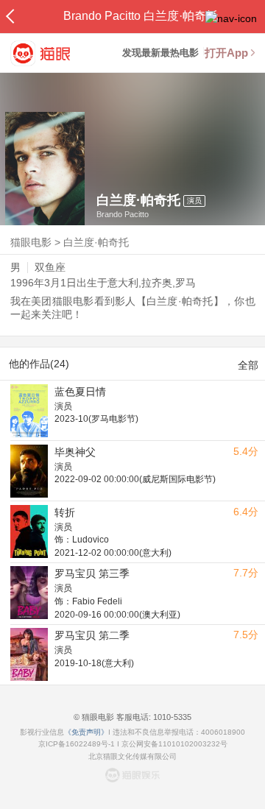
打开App (226, 52)
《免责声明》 (86, 732)
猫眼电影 (31, 242)
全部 (248, 365)
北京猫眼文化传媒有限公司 (132, 756)
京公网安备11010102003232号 (174, 744)
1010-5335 (171, 717)
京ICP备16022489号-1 (76, 744)
